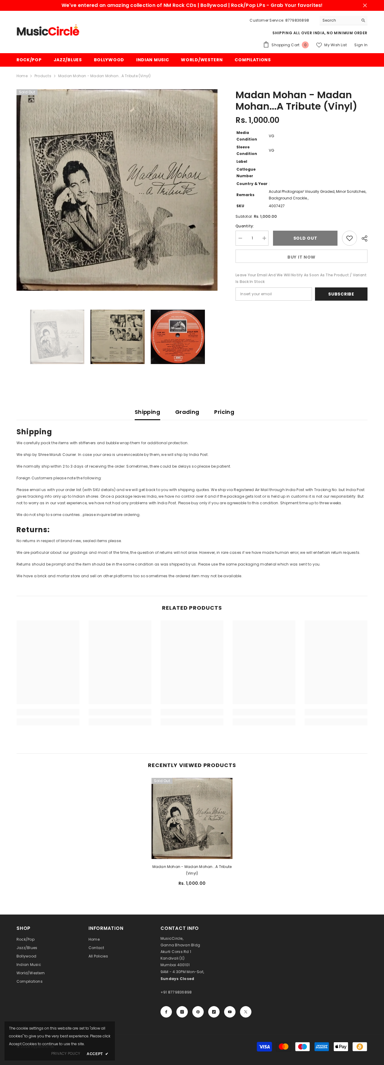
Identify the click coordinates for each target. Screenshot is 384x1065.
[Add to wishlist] (349, 238)
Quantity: (245, 226)
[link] (48, 712)
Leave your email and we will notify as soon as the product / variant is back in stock (301, 278)
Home (22, 75)
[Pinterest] (198, 1012)
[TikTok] (214, 1012)
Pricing (224, 412)
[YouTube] (230, 1012)
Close (365, 5)
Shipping (147, 412)
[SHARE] (362, 238)
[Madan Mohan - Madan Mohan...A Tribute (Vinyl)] (192, 818)
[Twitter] (245, 1012)
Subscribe (341, 294)
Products (42, 75)
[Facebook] (166, 1012)
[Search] (344, 20)
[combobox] (339, 20)
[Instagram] (182, 1012)
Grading (187, 412)
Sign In (361, 44)
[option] (117, 190)
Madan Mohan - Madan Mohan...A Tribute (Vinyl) (192, 870)
